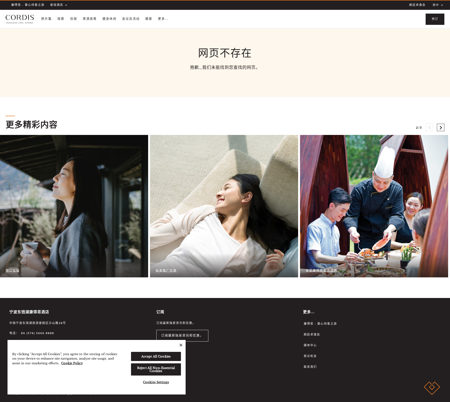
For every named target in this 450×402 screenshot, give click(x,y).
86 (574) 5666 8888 (37, 333)
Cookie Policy (72, 363)
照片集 (46, 18)
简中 (436, 5)
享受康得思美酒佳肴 (321, 270)
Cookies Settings (156, 382)
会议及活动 (131, 18)
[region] (97, 367)
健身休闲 (109, 18)
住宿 (73, 18)
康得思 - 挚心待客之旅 (28, 5)
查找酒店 (56, 5)
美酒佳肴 (90, 18)
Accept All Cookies (156, 356)
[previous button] (429, 127)
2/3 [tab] (419, 127)
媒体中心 (310, 345)
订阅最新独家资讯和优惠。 (182, 335)
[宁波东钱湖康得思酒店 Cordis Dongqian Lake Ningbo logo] (20, 19)
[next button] (440, 127)
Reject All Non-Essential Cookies (156, 369)
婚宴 (148, 18)
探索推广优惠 (166, 270)
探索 (60, 18)
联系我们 (310, 367)
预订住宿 (13, 270)
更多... (163, 18)
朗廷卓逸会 (417, 5)
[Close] (181, 345)
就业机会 (310, 356)
